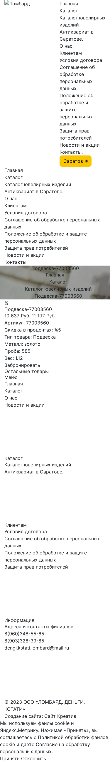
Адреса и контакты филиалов (38, 627)
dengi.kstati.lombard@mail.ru (36, 648)
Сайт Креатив (60, 716)
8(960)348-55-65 (24, 634)
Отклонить (33, 758)
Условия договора (81, 60)
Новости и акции (80, 145)
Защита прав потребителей (36, 248)
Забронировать (22, 365)
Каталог (69, 11)
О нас (66, 46)
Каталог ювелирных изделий (37, 184)
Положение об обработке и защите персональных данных (76, 109)
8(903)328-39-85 (24, 641)
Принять (10, 758)
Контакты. (71, 152)
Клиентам (71, 53)
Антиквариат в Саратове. (33, 191)
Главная (69, 3)
